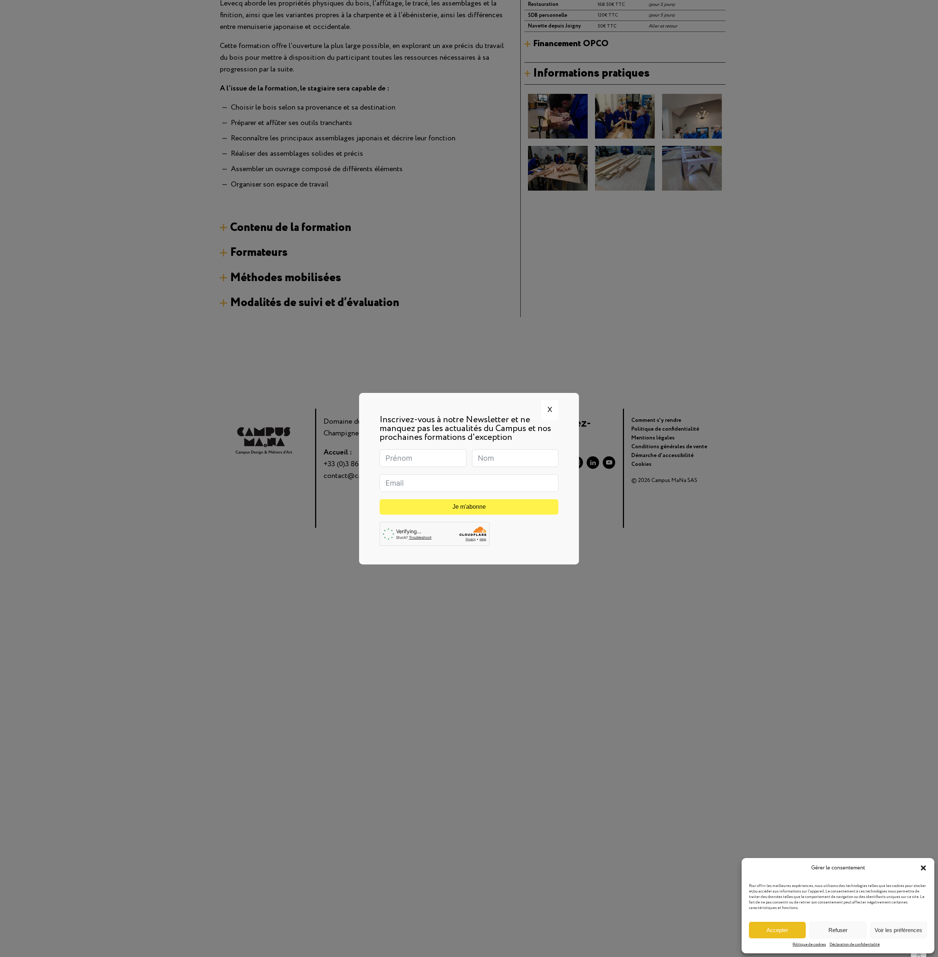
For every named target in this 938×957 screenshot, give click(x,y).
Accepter (777, 930)
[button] (923, 868)
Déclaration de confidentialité (855, 944)
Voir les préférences (898, 930)
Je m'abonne (469, 507)
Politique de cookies (809, 944)
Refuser (837, 930)
